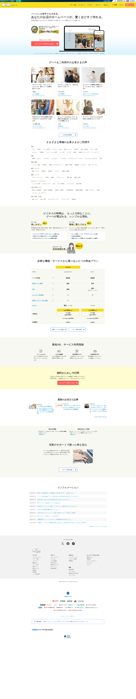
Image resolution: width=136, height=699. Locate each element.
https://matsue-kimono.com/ (38, 95)
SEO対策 (35, 572)
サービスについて (37, 557)
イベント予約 (36, 564)
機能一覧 (35, 562)
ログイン (121, 5)
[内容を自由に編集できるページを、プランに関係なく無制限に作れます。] (53, 277)
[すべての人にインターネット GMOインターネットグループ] (126, 1)
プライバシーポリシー (92, 561)
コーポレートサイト (64, 616)
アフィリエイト (72, 571)
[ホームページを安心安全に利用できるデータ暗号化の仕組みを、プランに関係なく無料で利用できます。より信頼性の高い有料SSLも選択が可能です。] (53, 289)
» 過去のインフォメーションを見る (98, 526)
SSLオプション (36, 568)
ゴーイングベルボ (36, 126)
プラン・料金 (73, 5)
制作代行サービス (55, 564)
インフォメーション (73, 557)
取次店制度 (71, 569)
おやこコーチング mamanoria (90, 94)
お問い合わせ (54, 562)
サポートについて (55, 557)
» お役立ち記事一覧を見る (100, 417)
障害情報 (71, 561)
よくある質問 (54, 561)
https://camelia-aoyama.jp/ (63, 127)
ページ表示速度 (36, 574)
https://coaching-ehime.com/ (89, 95)
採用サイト (73, 616)
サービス (89, 5)
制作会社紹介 (54, 568)
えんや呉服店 (35, 94)
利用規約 (89, 559)
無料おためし (129, 5)
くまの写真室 (61, 94)
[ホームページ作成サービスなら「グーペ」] (8, 5)
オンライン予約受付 (38, 295)
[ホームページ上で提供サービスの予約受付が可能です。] (53, 295)
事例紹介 (35, 570)
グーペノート (54, 566)
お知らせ (106, 5)
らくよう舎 (86, 126)
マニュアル (53, 559)
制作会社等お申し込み (74, 573)
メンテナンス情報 (73, 559)
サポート (98, 5)
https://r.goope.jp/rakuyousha (89, 127)
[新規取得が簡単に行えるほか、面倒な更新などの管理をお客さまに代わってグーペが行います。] (53, 283)
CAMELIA (60, 126)
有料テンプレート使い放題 (40, 300)
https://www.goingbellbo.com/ (38, 127)
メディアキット (72, 575)
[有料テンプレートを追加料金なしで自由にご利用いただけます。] (53, 300)
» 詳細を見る (41, 434)
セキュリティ (90, 562)
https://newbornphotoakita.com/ (65, 95)
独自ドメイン (36, 566)
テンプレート (82, 5)
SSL (33, 289)
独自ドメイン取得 (37, 283)
